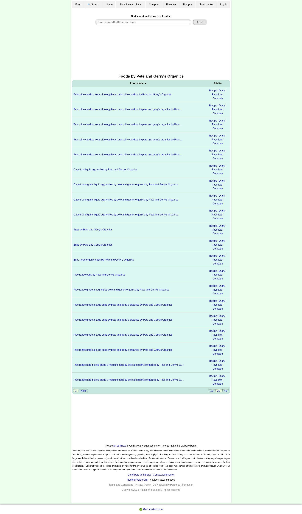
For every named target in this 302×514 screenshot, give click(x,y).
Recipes (187, 4)
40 (225, 390)
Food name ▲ (138, 83)
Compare (154, 4)
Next (83, 390)
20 (218, 390)
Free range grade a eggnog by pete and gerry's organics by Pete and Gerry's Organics (121, 289)
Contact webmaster (163, 474)
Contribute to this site (139, 474)
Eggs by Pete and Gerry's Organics (92, 229)
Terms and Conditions (121, 484)
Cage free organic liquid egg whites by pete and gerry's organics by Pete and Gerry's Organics (125, 184)
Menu (78, 4)
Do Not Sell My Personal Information (173, 484)
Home (109, 4)
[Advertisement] (151, 50)
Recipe (213, 90)
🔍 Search (93, 4)
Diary (222, 90)
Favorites (171, 4)
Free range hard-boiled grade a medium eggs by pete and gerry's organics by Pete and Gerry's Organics (128, 364)
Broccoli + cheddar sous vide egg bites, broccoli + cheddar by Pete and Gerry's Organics (122, 94)
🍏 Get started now (151, 509)
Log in (223, 4)
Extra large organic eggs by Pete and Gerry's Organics (103, 259)
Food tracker (206, 4)
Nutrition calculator (130, 4)
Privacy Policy (143, 484)
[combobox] (143, 22)
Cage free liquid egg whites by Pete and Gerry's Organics (105, 169)
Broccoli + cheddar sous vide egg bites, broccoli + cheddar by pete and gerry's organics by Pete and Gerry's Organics (128, 109)
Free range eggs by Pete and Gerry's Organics (99, 274)
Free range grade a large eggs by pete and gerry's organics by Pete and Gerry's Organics (122, 304)
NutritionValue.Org (137, 479)
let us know (119, 445)
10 (211, 390)
